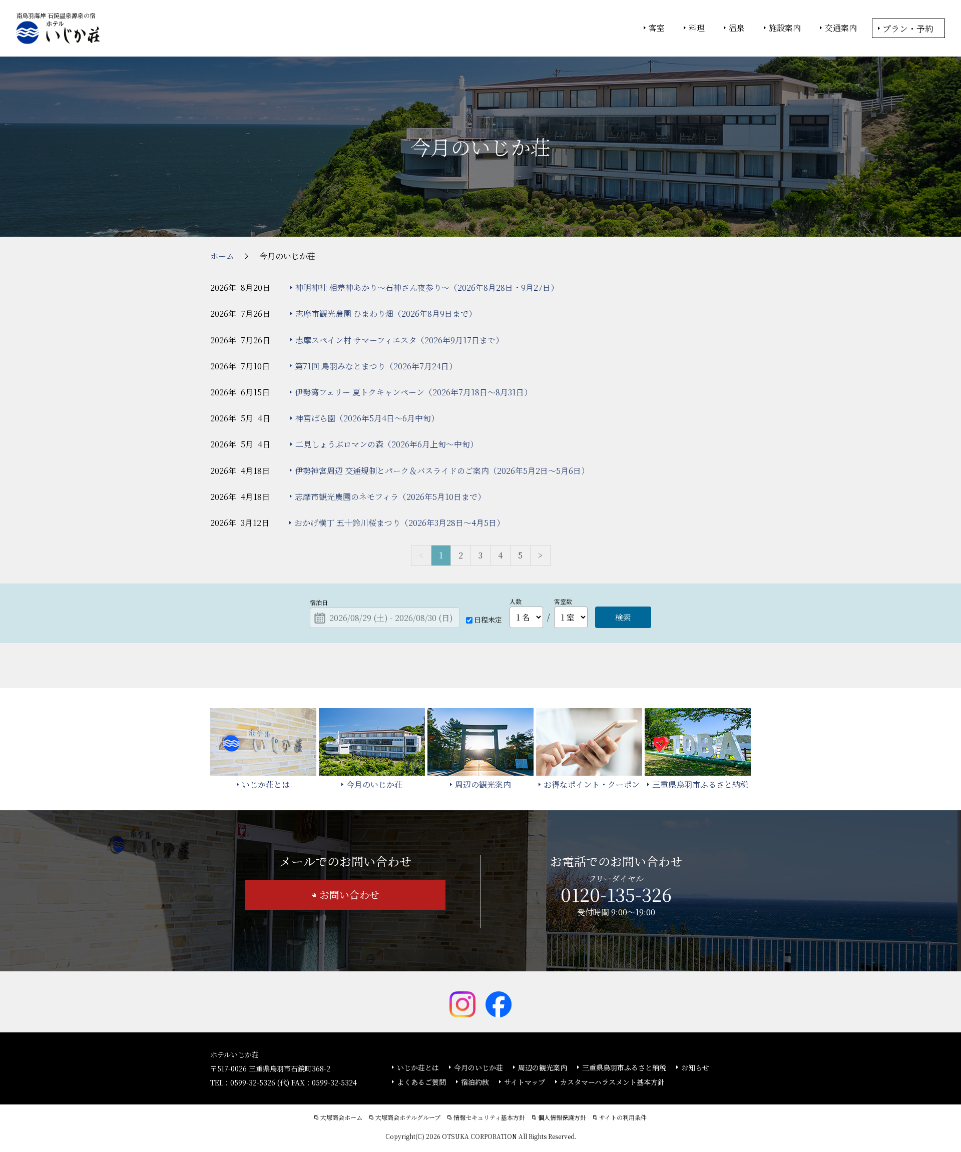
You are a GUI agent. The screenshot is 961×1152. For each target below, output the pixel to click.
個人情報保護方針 (562, 1117)
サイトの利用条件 (623, 1117)
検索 (623, 617)
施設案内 (785, 28)
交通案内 (841, 28)
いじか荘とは (418, 1067)
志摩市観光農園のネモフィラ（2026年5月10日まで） (390, 496)
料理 (697, 28)
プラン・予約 (907, 28)
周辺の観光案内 (542, 1067)
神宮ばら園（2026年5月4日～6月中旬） (367, 418)
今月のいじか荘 (478, 1067)
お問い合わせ (349, 894)
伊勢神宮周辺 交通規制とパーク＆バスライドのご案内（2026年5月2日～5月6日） (442, 470)
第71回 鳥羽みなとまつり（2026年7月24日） (376, 366)
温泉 (737, 28)
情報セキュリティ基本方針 (489, 1117)
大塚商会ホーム (341, 1117)
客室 (657, 28)
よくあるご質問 (421, 1081)
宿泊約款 (475, 1081)
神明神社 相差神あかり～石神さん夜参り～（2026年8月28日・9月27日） (427, 287)
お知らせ (695, 1067)
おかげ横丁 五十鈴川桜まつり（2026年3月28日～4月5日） (399, 522)
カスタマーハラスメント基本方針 (612, 1081)
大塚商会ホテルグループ (407, 1117)
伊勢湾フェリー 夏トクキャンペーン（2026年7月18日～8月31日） (413, 392)
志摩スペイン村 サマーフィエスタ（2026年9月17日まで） (399, 340)
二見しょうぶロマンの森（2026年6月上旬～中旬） (386, 444)
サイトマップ (524, 1081)
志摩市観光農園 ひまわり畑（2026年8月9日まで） (385, 313)
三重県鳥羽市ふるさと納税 (624, 1067)
